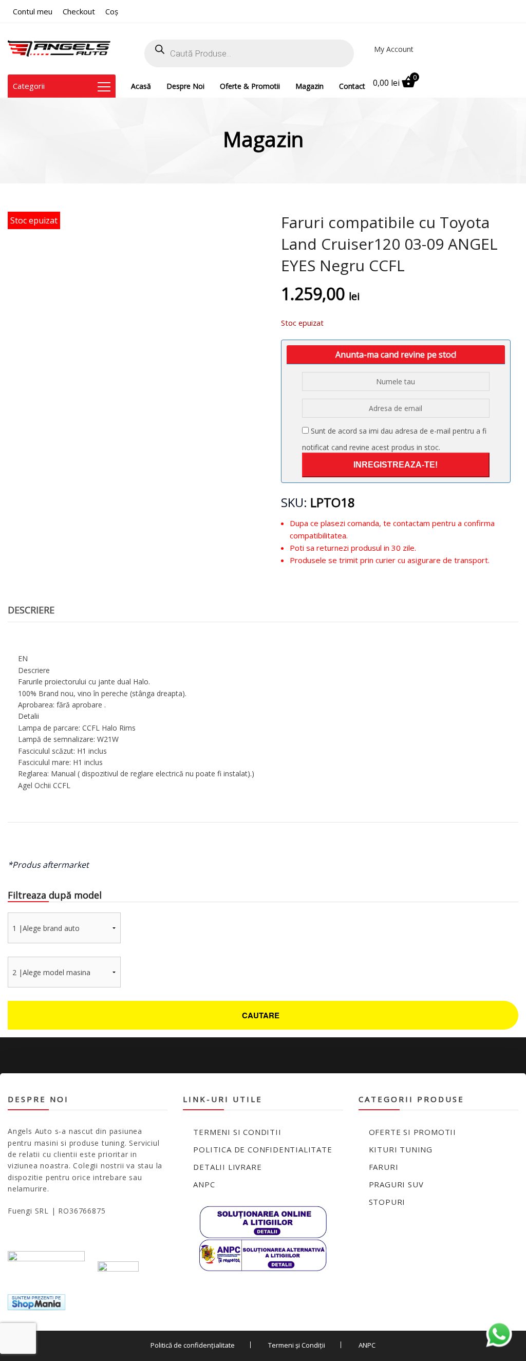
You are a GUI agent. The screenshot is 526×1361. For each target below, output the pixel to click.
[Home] (59, 48)
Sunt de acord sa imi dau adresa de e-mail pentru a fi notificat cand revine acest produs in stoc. (394, 439)
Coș (111, 11)
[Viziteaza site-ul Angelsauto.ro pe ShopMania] (36, 1302)
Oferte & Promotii (250, 86)
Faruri (384, 1167)
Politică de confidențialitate (193, 1345)
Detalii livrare (227, 1167)
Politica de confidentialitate (262, 1149)
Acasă (141, 86)
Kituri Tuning (401, 1149)
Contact (352, 86)
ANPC (204, 1184)
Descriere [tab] (31, 610)
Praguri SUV (396, 1184)
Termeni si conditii (237, 1132)
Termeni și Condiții (296, 1345)
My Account (394, 49)
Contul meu (32, 11)
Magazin (309, 86)
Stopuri (387, 1202)
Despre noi (185, 86)
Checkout (79, 11)
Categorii (29, 86)
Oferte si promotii (412, 1132)
